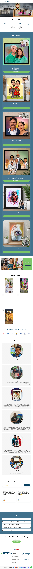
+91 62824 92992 (25, 560)
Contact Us (14, 553)
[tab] (10, 503)
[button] (2, 1)
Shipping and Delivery (15, 559)
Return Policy (14, 562)
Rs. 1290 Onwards (16, 180)
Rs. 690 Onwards (16, 251)
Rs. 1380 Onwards (16, 71)
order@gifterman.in (26, 559)
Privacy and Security (15, 556)
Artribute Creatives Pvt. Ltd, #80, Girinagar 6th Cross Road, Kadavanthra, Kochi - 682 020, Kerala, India (26, 555)
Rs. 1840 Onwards (16, 144)
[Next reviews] (31, 496)
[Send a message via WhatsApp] (31, 567)
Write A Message (16, 541)
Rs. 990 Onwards (16, 108)
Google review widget (14, 507)
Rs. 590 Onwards (16, 216)
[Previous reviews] (1, 496)
